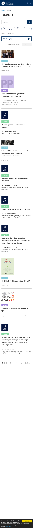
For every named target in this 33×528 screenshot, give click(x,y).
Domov (3, 10)
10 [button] (25, 44)
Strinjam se (27, 521)
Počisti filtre (11, 33)
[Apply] (29, 22)
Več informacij (8, 526)
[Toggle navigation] (30, 3)
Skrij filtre (3, 33)
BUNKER (12, 317)
